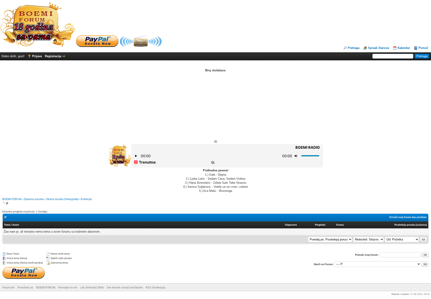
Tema (7, 224)
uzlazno (421, 224)
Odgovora (291, 224)
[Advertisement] (215, 106)
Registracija (53, 56)
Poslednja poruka (404, 224)
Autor (15, 224)
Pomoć (423, 48)
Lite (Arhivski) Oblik (92, 287)
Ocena (340, 224)
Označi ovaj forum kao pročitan (408, 217)
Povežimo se (25, 287)
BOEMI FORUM (11, 199)
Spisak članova (378, 48)
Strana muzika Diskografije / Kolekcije (69, 199)
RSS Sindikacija (155, 287)
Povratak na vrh (67, 287)
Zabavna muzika (34, 199)
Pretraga (353, 48)
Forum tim (8, 287)
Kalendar (404, 48)
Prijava (37, 56)
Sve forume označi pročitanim (125, 287)
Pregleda (320, 224)
